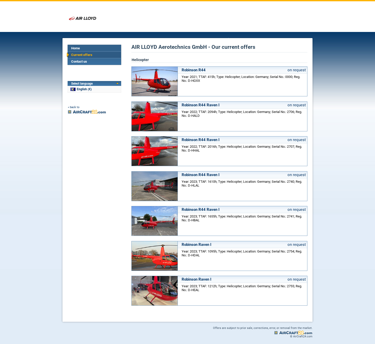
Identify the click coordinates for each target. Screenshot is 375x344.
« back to (73, 107)
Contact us (79, 61)
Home (75, 48)
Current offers (81, 55)
